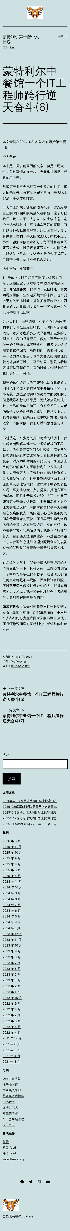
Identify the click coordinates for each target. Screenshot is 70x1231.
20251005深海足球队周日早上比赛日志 (30, 824)
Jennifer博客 (12, 1078)
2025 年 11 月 (12, 847)
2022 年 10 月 (12, 998)
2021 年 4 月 (11, 1056)
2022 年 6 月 (12, 1021)
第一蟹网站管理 (13, 1119)
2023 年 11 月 (12, 939)
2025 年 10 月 (12, 852)
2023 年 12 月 (12, 934)
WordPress (25, 1216)
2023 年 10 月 (12, 945)
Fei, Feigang (18, 661)
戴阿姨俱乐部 (12, 1090)
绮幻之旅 (9, 1125)
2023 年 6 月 (12, 968)
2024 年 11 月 (12, 881)
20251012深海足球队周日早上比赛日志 (29, 818)
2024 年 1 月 (11, 928)
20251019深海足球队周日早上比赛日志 (29, 812)
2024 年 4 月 (12, 922)
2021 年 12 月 (12, 1038)
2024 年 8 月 (12, 899)
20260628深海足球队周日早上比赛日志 (30, 801)
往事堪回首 (10, 1084)
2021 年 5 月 (11, 1050)
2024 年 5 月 (12, 916)
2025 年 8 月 (12, 864)
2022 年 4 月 (12, 1032)
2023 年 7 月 (11, 963)
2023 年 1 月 (11, 992)
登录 (6, 1142)
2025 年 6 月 (12, 870)
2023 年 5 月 (12, 974)
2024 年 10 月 (12, 887)
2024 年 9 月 (12, 893)
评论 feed (9, 1153)
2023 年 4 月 (12, 980)
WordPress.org (13, 1159)
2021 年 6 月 (11, 1044)
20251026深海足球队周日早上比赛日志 (30, 806)
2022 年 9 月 (12, 1003)
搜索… (7, 755)
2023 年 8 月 (12, 957)
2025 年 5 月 (12, 876)
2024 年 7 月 (12, 905)
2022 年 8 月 (12, 1009)
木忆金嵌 (9, 1101)
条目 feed (9, 1147)
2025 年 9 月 (12, 858)
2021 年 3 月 (11, 1061)
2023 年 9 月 (12, 951)
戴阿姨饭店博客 (20, 665)
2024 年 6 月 (12, 910)
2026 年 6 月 (12, 841)
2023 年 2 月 (12, 986)
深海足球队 (10, 1107)
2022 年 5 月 (12, 1027)
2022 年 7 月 (11, 1015)
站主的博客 (10, 1113)
